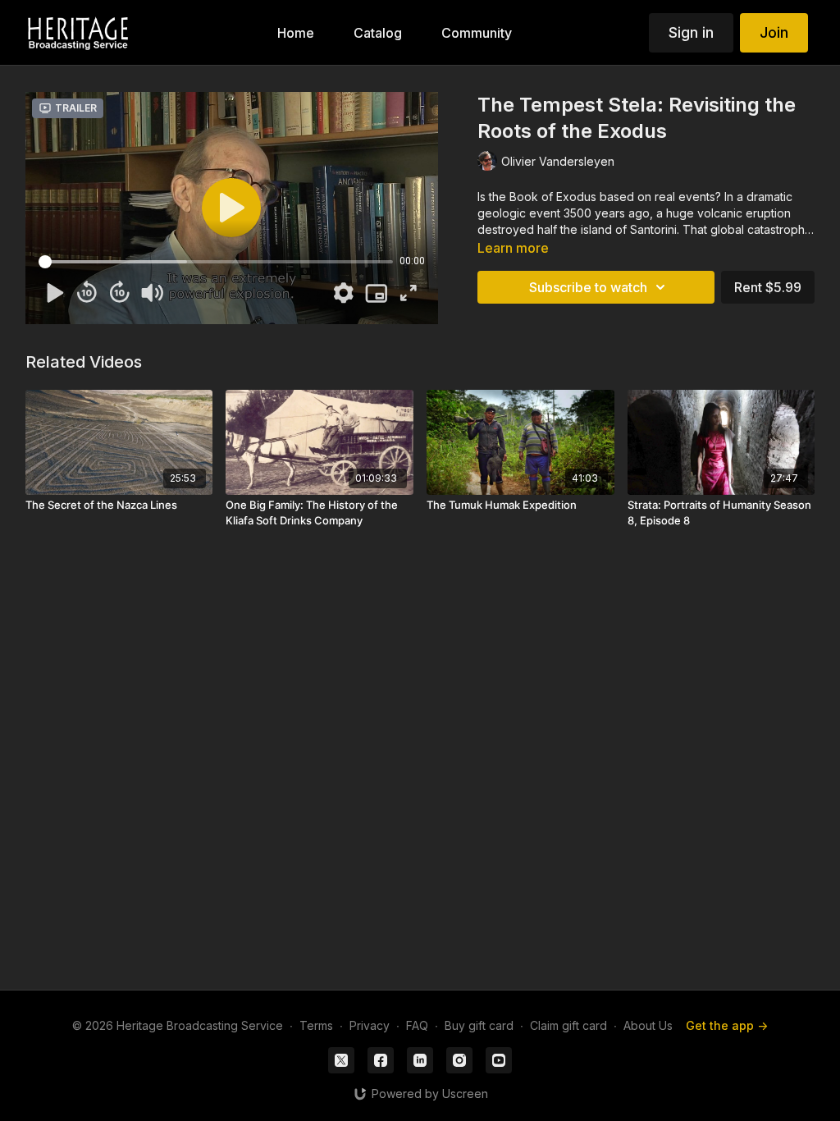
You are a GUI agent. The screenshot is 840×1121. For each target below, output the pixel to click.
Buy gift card (479, 1025)
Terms (316, 1025)
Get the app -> (727, 1025)
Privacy (369, 1025)
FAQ (417, 1025)
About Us (648, 1025)
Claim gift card (568, 1025)
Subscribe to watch (588, 287)
